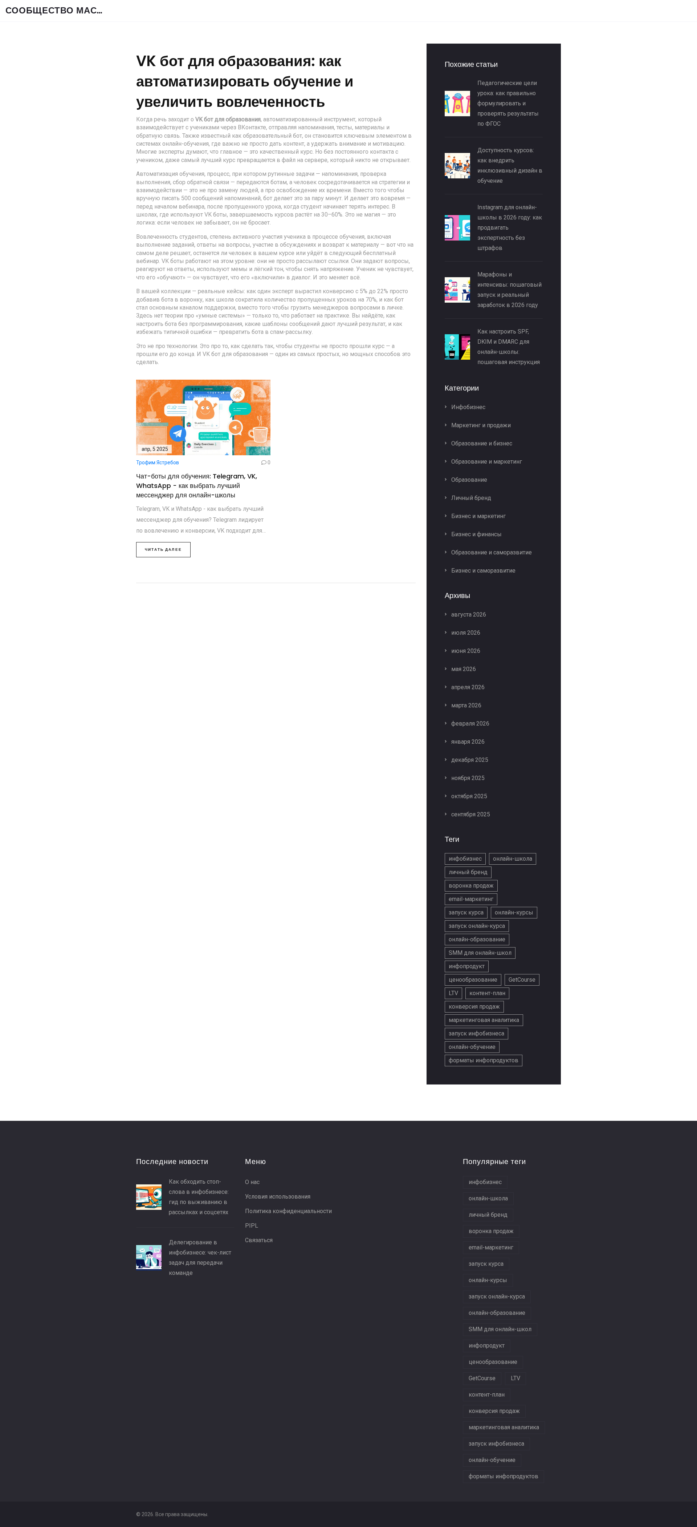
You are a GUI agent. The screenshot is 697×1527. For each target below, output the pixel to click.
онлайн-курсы (514, 912)
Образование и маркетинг (486, 461)
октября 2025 (468, 796)
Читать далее (163, 549)
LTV (453, 993)
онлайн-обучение (472, 1046)
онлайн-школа (512, 858)
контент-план (487, 993)
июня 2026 (465, 650)
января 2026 (467, 741)
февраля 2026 (469, 723)
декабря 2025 (469, 759)
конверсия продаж (474, 1006)
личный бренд (468, 872)
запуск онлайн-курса (477, 925)
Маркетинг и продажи (480, 425)
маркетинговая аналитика (484, 1020)
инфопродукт (467, 966)
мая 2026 (463, 669)
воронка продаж (471, 885)
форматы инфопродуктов (483, 1060)
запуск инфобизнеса (476, 1033)
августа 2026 (468, 614)
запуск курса (466, 912)
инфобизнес (465, 858)
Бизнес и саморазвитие (482, 570)
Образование (468, 479)
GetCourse (522, 979)
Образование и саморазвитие (491, 552)
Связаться (259, 1240)
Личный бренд (470, 497)
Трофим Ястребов (157, 462)
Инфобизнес (467, 407)
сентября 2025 (470, 814)
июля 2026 (465, 632)
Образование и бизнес (481, 443)
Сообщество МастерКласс (59, 10)
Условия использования (277, 1196)
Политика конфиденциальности (288, 1211)
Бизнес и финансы (476, 534)
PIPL (251, 1225)
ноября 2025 (467, 778)
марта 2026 (465, 705)
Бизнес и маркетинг (478, 516)
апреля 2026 (467, 687)
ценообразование (473, 979)
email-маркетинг (471, 899)
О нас (252, 1182)
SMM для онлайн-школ (480, 952)
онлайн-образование (477, 939)
